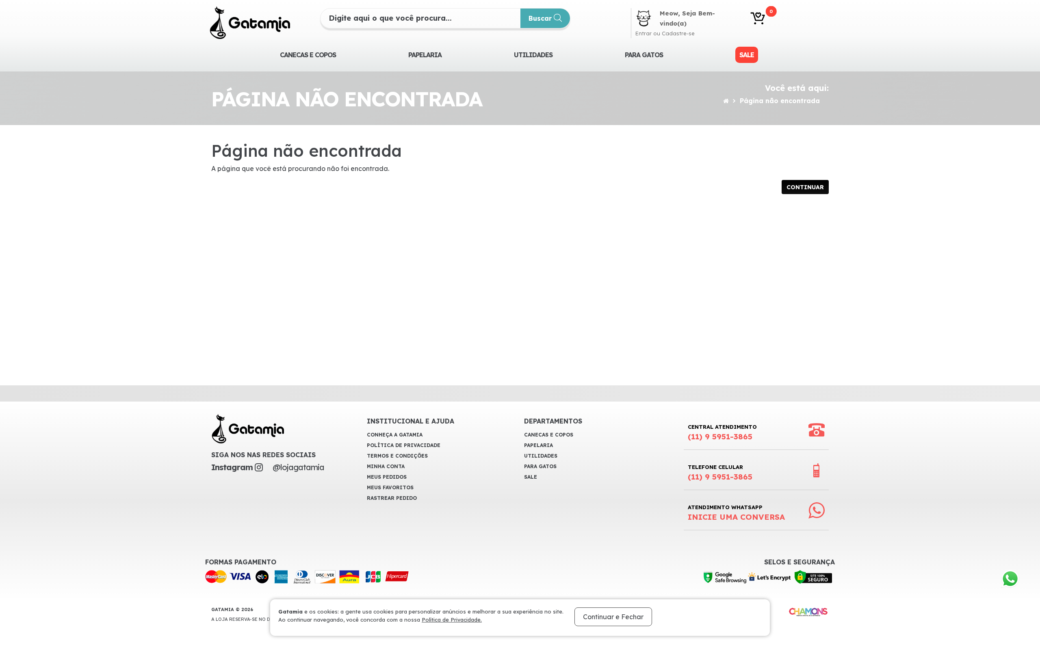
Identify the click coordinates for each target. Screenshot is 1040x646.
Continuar (805, 187)
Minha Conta (386, 466)
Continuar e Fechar (613, 617)
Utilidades (533, 55)
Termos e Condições (397, 456)
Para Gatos (644, 55)
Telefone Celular (720, 473)
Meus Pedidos (387, 477)
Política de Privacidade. (452, 619)
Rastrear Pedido (392, 498)
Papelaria (425, 55)
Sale (746, 55)
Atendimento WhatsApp (736, 513)
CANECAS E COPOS (308, 55)
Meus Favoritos (390, 487)
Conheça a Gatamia (394, 435)
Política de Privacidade (403, 445)
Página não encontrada (780, 101)
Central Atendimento (722, 432)
